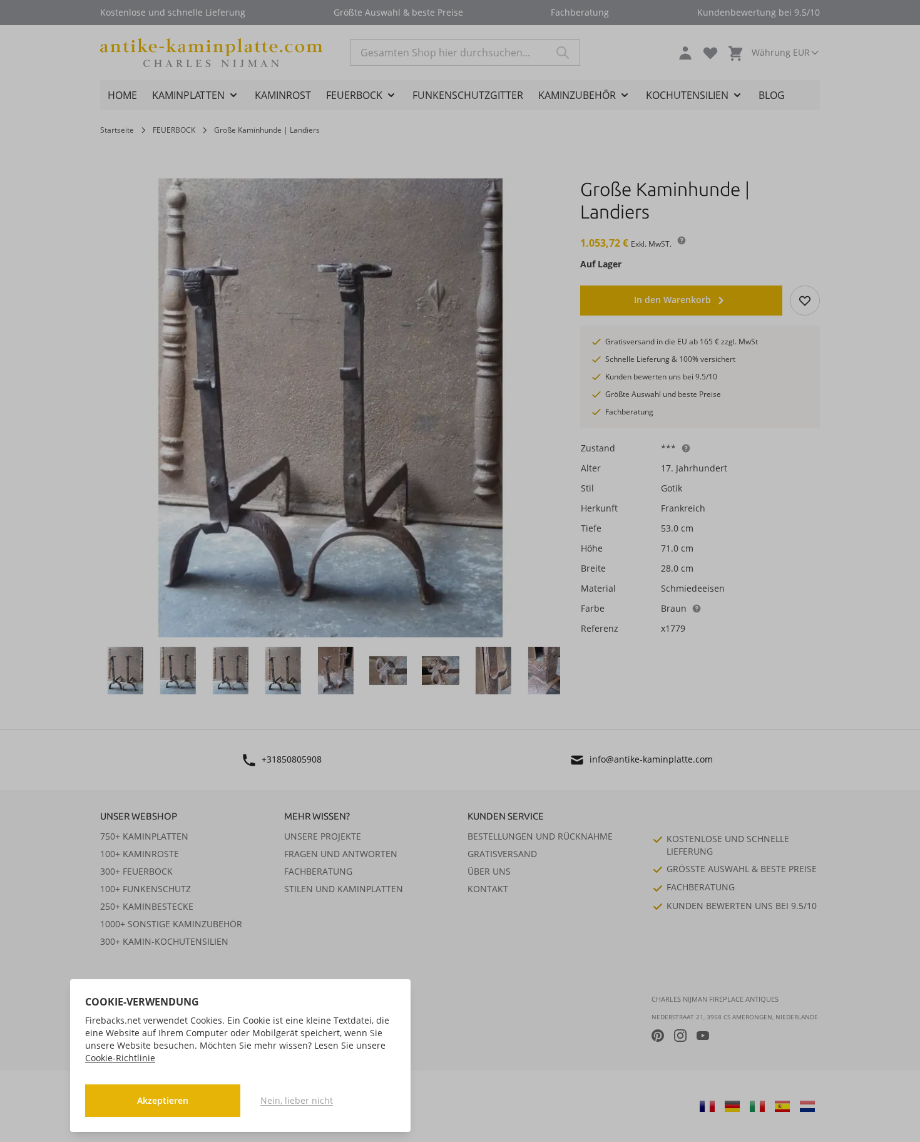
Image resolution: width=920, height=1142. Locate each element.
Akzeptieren (162, 1100)
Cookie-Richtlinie (120, 1058)
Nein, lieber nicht (296, 1100)
